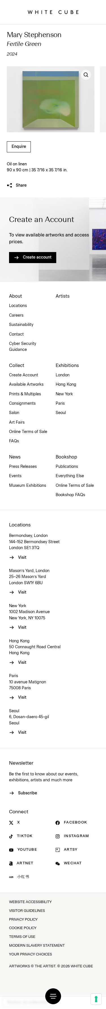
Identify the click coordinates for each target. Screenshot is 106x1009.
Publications (67, 467)
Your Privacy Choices (30, 954)
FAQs (14, 441)
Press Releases (23, 467)
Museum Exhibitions (27, 486)
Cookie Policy (22, 928)
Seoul (61, 413)
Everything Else (70, 476)
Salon (14, 413)
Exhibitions (67, 365)
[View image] (86, 75)
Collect (16, 365)
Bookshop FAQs (70, 495)
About (15, 296)
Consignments (22, 404)
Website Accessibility (30, 902)
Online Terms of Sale (28, 432)
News (15, 457)
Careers (16, 315)
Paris (60, 404)
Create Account (23, 375)
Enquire (19, 147)
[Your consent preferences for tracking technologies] (96, 999)
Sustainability (21, 325)
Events (15, 476)
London (63, 375)
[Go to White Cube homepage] (53, 12)
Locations (18, 306)
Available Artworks (26, 385)
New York (64, 394)
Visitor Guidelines (27, 911)
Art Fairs (17, 422)
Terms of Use (22, 937)
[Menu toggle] (53, 996)
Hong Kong (66, 385)
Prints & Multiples (25, 394)
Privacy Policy (23, 919)
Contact (16, 334)
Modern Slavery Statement (37, 946)
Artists (63, 296)
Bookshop (66, 457)
